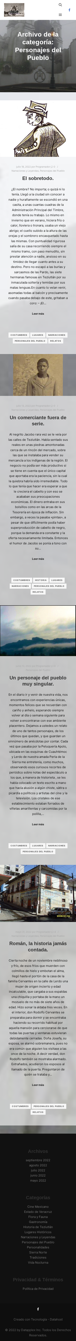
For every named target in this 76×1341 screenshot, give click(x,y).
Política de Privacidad (38, 1289)
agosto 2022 (38, 1165)
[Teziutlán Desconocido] (14, 10)
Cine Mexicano (38, 1207)
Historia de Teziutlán (38, 1227)
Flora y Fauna (38, 1217)
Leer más (38, 313)
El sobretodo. (38, 178)
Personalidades (38, 1247)
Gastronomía (38, 1222)
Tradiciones (38, 1257)
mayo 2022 (38, 1180)
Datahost (56, 1319)
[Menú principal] (60, 14)
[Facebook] (69, 10)
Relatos (55, 341)
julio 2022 (38, 1170)
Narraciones (56, 335)
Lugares (37, 335)
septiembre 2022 (38, 1160)
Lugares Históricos (38, 1232)
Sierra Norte (38, 1252)
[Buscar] (60, 5)
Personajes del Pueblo (52, 170)
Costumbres (19, 335)
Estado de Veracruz (38, 1212)
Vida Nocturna (38, 1262)
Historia (41, 580)
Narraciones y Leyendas (25, 170)
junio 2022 (38, 1175)
